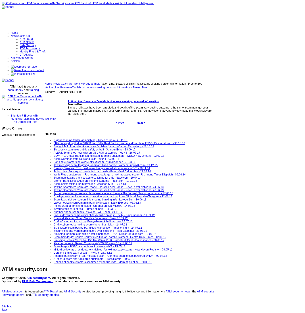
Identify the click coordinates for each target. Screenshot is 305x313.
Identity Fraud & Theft (87, 83)
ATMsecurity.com (38, 278)
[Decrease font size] (24, 66)
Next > (141, 122)
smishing (50, 119)
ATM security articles (45, 294)
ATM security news (178, 291)
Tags (5, 309)
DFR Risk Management (37, 281)
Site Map (7, 306)
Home (48, 83)
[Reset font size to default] (27, 70)
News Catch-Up (63, 83)
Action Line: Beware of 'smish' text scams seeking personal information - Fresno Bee (96, 87)
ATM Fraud (50, 291)
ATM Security (72, 291)
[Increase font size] (23, 73)
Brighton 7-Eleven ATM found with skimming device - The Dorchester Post (27, 118)
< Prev (120, 122)
